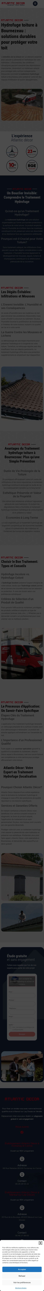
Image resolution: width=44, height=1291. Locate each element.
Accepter (22, 1269)
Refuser (22, 1276)
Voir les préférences (22, 1282)
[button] (40, 1243)
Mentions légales (20, 1288)
